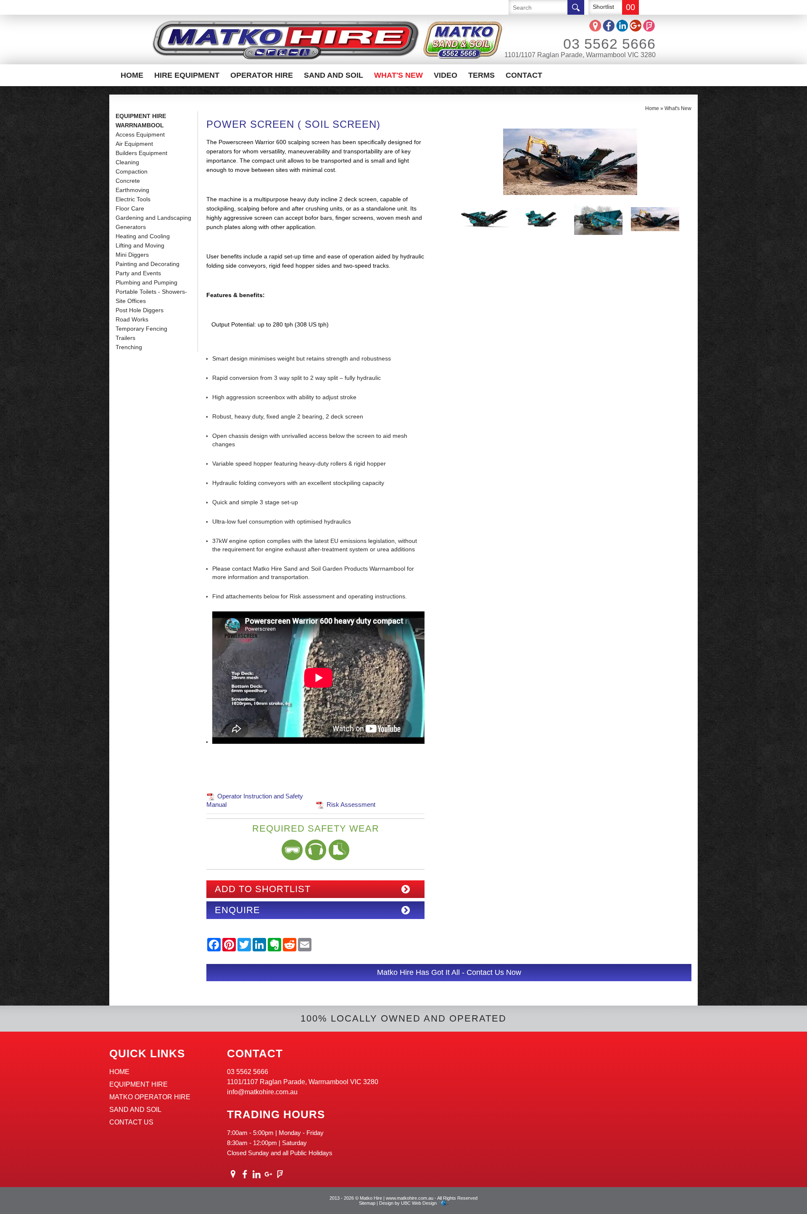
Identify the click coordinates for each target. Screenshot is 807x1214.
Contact (524, 75)
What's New (398, 75)
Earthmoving (132, 190)
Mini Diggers (132, 254)
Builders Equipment (141, 153)
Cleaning (127, 162)
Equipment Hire (138, 1084)
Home (132, 75)
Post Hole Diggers (140, 310)
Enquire (237, 910)
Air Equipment (134, 143)
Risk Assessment (351, 804)
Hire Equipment (186, 75)
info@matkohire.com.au (262, 1091)
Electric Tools (133, 199)
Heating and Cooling (143, 236)
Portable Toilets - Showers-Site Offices (151, 296)
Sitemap (367, 1203)
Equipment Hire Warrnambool (141, 121)
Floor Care (130, 208)
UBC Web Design (419, 1203)
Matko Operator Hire (149, 1097)
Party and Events (138, 273)
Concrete (128, 180)
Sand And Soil (333, 75)
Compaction (132, 171)
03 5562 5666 (609, 44)
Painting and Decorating (147, 264)
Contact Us (131, 1122)
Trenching (129, 347)
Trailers (125, 337)
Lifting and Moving (140, 245)
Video (445, 75)
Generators (131, 227)
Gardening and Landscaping (153, 217)
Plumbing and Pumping (146, 282)
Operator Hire (261, 75)
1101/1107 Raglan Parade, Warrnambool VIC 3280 (580, 54)
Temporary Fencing (141, 328)
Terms (481, 75)
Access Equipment (140, 134)
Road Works (132, 319)
